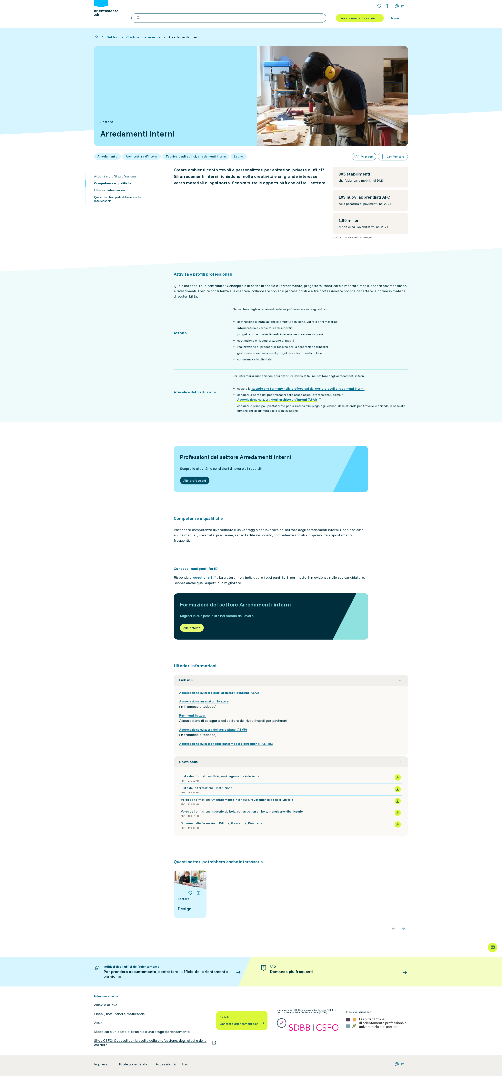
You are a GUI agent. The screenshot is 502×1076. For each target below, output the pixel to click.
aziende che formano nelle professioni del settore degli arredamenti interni (308, 388)
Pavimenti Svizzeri (192, 715)
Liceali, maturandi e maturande (119, 1014)
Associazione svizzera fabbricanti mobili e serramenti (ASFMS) (226, 744)
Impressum (103, 1064)
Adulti (98, 1023)
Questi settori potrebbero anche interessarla (117, 199)
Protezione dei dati (134, 1064)
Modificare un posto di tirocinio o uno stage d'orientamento (142, 1032)
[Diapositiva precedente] (393, 928)
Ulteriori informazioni (110, 190)
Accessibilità (166, 1064)
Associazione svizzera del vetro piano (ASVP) (213, 729)
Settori (112, 37)
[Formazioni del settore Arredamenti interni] (271, 616)
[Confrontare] (199, 893)
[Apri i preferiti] (379, 6)
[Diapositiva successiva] (403, 928)
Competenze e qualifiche (113, 183)
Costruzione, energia (143, 37)
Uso (185, 1064)
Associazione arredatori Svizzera (204, 701)
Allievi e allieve (105, 1005)
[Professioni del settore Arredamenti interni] (271, 469)
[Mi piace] (190, 893)
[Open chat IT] (492, 947)
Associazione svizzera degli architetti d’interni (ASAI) (219, 693)
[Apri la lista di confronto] (387, 6)
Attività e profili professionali (115, 176)
